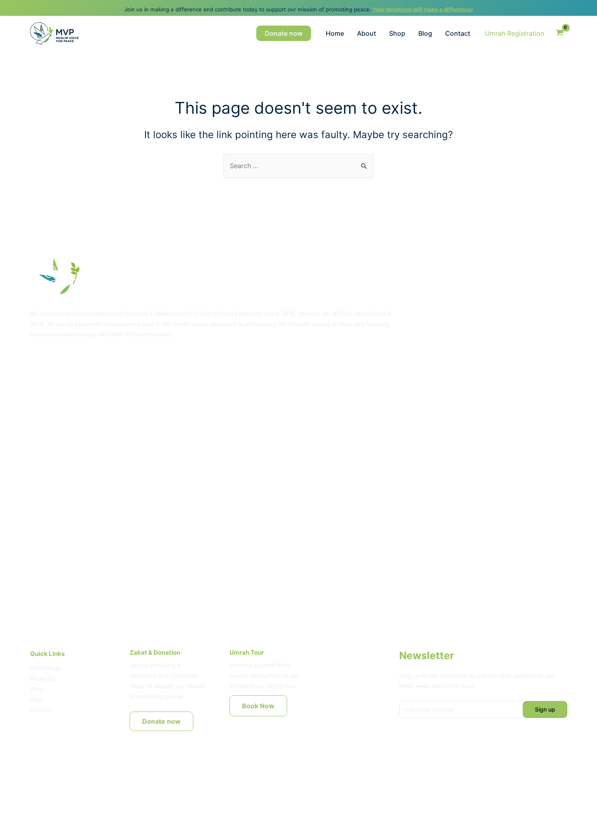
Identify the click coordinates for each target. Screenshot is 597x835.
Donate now (161, 721)
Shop (397, 33)
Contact (457, 33)
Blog (425, 33)
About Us (42, 678)
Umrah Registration (514, 33)
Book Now (258, 706)
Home (335, 33)
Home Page (45, 667)
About (366, 33)
